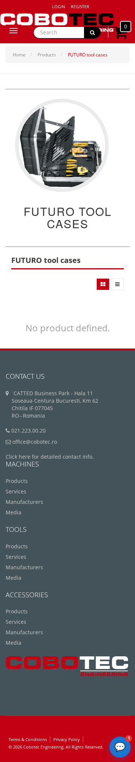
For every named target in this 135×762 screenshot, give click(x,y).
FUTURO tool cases (88, 55)
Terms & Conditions (28, 739)
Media (13, 512)
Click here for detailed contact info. (50, 456)
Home (19, 55)
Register (80, 6)
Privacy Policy (66, 739)
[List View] (117, 284)
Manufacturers (24, 501)
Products (47, 55)
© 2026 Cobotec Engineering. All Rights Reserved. (56, 747)
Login (58, 6)
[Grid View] (103, 284)
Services (16, 491)
